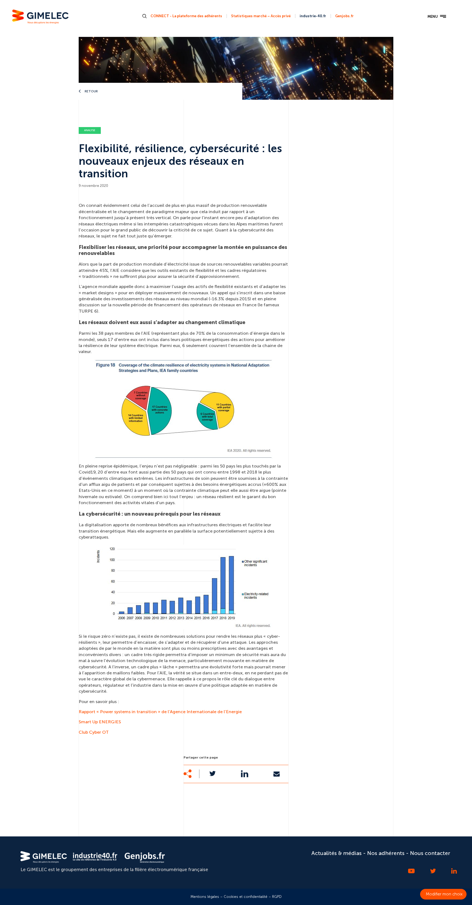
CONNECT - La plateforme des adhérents (186, 16)
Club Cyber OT (94, 732)
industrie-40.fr (313, 16)
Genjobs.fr (344, 16)
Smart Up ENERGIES (100, 721)
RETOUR (91, 91)
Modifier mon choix (444, 894)
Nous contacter (430, 853)
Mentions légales (205, 897)
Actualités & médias (336, 853)
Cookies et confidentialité (245, 897)
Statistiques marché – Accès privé (261, 16)
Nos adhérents (386, 853)
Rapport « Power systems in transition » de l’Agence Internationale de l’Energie (160, 711)
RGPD (277, 897)
